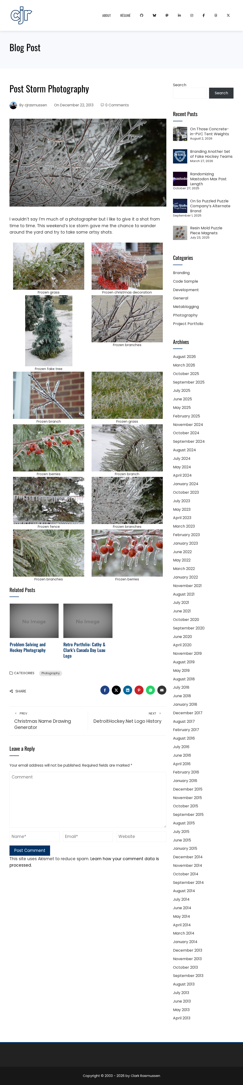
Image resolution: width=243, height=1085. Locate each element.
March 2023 (184, 526)
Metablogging (186, 306)
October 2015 (185, 806)
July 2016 (181, 747)
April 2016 (182, 764)
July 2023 (181, 501)
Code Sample (185, 281)
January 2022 (185, 577)
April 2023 (182, 517)
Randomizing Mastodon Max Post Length (208, 179)
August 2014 (184, 891)
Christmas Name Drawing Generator (42, 721)
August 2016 (184, 738)
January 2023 (185, 543)
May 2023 (182, 509)
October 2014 (185, 874)
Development (186, 290)
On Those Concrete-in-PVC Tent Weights (209, 131)
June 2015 (182, 840)
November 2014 (187, 865)
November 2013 (187, 959)
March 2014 (183, 933)
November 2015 (187, 797)
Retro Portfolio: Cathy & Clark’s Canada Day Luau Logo (84, 650)
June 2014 (182, 908)
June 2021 (182, 611)
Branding (181, 273)
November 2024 (188, 424)
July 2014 (181, 899)
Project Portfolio (188, 323)
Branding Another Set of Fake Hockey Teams (211, 154)
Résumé (125, 15)
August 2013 (184, 984)
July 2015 (181, 831)
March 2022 (184, 568)
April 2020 (182, 645)
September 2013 (188, 975)
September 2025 (189, 382)
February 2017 (186, 729)
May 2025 (182, 407)
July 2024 (182, 458)
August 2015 (184, 823)
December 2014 (188, 857)
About (106, 15)
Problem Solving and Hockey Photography (28, 647)
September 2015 (188, 814)
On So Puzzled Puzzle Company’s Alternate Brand (210, 206)
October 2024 (186, 433)
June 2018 (182, 696)
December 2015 (187, 789)
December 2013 (187, 950)
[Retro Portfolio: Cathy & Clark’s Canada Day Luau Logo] (87, 620)
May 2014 (181, 916)
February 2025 (186, 416)
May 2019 (181, 670)
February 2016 (186, 772)
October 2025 (186, 373)
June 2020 (182, 636)
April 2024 (182, 475)
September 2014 (188, 882)
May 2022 (182, 560)
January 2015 (185, 848)
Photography (51, 673)
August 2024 (184, 450)
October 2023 (186, 492)
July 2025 (181, 390)
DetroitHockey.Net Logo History (127, 717)
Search (179, 85)
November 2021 (187, 585)
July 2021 (181, 602)
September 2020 (189, 628)
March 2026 (184, 365)
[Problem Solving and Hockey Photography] (34, 620)
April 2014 (182, 925)
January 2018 (185, 704)
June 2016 (182, 755)
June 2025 (182, 399)
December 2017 (187, 713)
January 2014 (185, 942)
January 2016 (185, 780)
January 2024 (185, 484)
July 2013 (181, 992)
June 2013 (182, 1001)
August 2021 (184, 594)
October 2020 (186, 619)
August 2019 (184, 662)
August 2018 (184, 679)
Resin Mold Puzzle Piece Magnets (206, 230)
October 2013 (185, 967)
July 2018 (181, 687)
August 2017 (184, 721)
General (180, 298)
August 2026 (184, 356)
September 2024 (189, 441)
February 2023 (186, 535)
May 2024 (182, 467)
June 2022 (182, 552)
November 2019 (187, 653)
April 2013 (181, 1018)
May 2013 (181, 1010)
